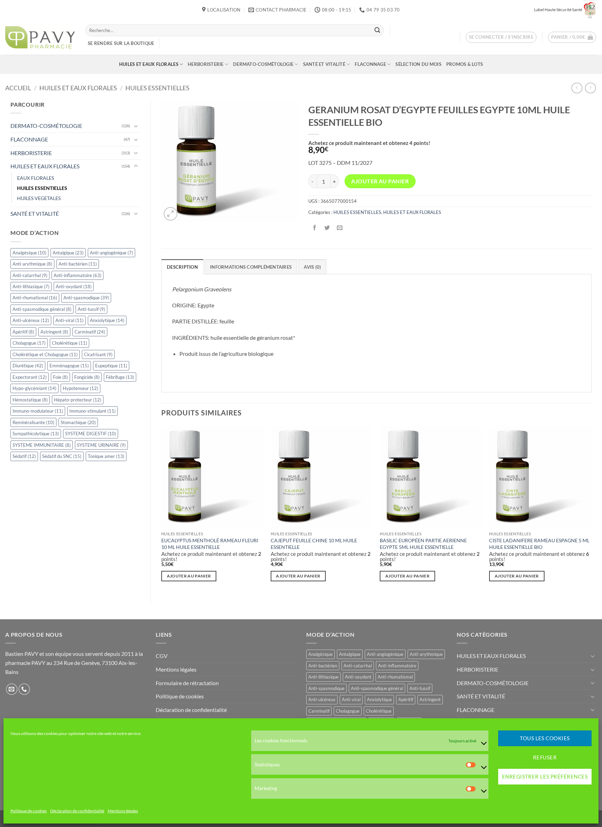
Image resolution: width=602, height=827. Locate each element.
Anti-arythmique (32, 264)
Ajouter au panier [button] (189, 576)
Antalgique (68, 252)
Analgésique (29, 252)
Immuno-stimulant (92, 411)
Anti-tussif (91, 309)
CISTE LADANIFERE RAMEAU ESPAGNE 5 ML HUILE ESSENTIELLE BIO (539, 543)
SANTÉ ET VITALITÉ (324, 64)
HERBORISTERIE (205, 64)
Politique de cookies (28, 811)
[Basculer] (136, 126)
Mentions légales (123, 811)
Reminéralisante (33, 422)
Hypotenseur (80, 388)
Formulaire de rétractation (187, 683)
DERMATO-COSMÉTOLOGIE (263, 64)
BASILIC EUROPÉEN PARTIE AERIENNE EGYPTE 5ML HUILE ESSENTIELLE (423, 543)
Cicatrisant (98, 354)
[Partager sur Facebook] (314, 227)
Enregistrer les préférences (545, 777)
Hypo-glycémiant (34, 388)
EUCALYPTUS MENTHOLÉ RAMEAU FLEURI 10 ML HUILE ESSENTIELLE (209, 543)
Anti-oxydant (74, 286)
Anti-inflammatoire (77, 275)
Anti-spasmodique (86, 297)
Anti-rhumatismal (35, 297)
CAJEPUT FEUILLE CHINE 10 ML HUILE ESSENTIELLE (314, 543)
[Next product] (576, 88)
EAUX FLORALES (35, 178)
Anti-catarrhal (30, 275)
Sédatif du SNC (62, 456)
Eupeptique (111, 365)
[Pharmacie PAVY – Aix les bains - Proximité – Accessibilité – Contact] (40, 37)
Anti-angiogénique (111, 252)
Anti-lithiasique (31, 286)
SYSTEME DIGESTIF (90, 433)
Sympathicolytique (36, 433)
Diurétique (28, 365)
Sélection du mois (418, 64)
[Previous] (161, 509)
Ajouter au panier (380, 181)
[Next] (591, 509)
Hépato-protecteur (77, 400)
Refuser (545, 758)
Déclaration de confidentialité (77, 811)
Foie (60, 377)
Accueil (18, 88)
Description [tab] (182, 267)
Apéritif (23, 332)
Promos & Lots (464, 64)
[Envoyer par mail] (339, 227)
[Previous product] (590, 88)
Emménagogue (69, 365)
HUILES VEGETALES (39, 198)
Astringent (54, 332)
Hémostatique (30, 400)
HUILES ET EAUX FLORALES (148, 64)
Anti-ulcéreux (31, 320)
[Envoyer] (377, 30)
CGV (162, 655)
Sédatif (24, 456)
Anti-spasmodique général (42, 309)
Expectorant (30, 377)
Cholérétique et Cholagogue (45, 354)
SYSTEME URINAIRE (101, 445)
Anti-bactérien (78, 264)
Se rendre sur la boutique (121, 43)
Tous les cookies (545, 738)
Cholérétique (69, 343)
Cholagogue (29, 343)
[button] (501, 37)
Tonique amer (106, 456)
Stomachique (78, 422)
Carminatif (90, 332)
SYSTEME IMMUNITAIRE (42, 445)
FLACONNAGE (370, 64)
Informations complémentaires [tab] (251, 267)
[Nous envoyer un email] (11, 689)
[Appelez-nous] (24, 689)
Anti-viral (69, 320)
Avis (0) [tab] (312, 267)
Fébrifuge (120, 377)
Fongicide (87, 377)
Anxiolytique (107, 320)
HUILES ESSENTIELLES (157, 88)
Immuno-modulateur (38, 411)
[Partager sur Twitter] (327, 227)
